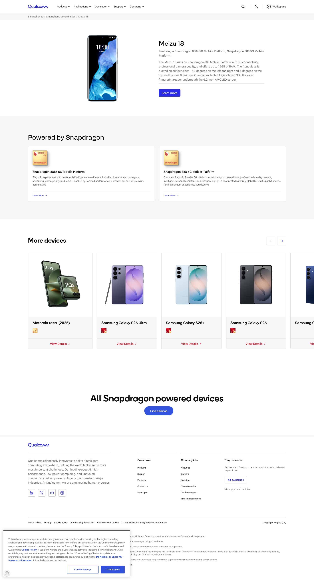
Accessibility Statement (82, 522)
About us (185, 468)
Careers (185, 474)
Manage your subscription (238, 489)
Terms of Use (34, 522)
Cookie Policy (61, 522)
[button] (144, 522)
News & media (188, 486)
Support (141, 474)
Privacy (47, 522)
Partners (141, 480)
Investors (185, 480)
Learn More (38, 195)
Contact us (142, 486)
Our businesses (188, 492)
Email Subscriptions (191, 498)
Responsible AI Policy (108, 522)
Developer (142, 492)
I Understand (113, 569)
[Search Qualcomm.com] (243, 6)
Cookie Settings (83, 569)
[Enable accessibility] (7, 573)
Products (141, 468)
